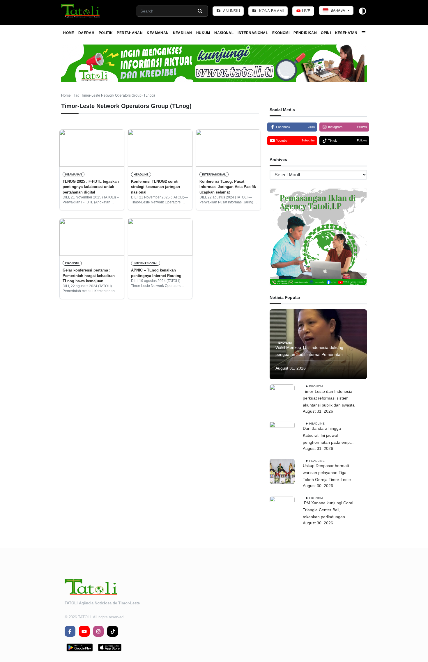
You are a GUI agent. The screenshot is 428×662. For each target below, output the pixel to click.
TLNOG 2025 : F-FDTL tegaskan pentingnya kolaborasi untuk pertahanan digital (91, 186)
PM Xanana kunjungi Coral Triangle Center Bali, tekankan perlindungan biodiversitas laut (328, 510)
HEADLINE (141, 174)
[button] (80, 11)
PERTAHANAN (130, 33)
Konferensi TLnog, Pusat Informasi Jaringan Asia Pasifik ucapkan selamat (227, 186)
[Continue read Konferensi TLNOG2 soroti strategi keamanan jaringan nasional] (160, 148)
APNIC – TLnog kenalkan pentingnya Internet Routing (156, 273)
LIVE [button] (305, 11)
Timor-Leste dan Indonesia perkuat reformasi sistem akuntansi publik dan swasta (329, 398)
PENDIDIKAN (305, 33)
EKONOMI (281, 33)
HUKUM (203, 33)
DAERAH (86, 33)
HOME (68, 33)
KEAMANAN (158, 33)
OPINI (326, 33)
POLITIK (106, 33)
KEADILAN (182, 33)
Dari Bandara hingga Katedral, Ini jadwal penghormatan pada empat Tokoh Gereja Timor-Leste (328, 436)
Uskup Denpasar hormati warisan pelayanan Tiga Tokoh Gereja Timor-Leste (328, 472)
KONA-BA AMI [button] (271, 11)
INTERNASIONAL (253, 33)
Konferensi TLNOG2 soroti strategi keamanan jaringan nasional (155, 186)
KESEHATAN (346, 33)
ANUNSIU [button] (231, 11)
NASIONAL (224, 33)
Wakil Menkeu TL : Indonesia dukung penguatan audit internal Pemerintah (309, 351)
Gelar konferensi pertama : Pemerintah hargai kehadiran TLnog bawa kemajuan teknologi (89, 276)
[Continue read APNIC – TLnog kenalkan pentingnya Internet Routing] (160, 237)
